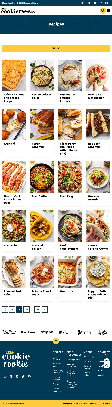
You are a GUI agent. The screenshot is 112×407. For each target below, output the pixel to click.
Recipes (58, 352)
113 (37, 309)
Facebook (102, 366)
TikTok (100, 370)
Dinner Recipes (56, 358)
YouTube (102, 375)
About (88, 352)
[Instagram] (83, 3)
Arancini (9, 143)
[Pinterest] (89, 3)
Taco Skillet (39, 196)
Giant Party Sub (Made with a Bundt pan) (68, 148)
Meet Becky (89, 357)
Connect (104, 352)
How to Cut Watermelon (96, 96)
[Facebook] (95, 3)
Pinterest (102, 361)
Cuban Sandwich (38, 145)
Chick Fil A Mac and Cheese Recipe (14, 98)
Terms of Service (88, 367)
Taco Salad (11, 245)
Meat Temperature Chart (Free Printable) (72, 383)
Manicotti (66, 291)
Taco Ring (66, 196)
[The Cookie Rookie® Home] (18, 10)
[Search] (103, 11)
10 (26, 309)
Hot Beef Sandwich (94, 145)
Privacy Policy (87, 374)
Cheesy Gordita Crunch (98, 247)
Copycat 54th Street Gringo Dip (97, 294)
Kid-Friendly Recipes (58, 371)
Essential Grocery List (72, 365)
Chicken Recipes (56, 378)
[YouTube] (107, 3)
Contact (87, 361)
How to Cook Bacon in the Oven (12, 199)
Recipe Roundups (57, 390)
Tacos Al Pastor (37, 247)
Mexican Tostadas (94, 197)
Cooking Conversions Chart (72, 373)
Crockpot (57, 384)
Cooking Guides (73, 359)
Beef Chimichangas (69, 247)
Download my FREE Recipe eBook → (21, 3)
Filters (56, 48)
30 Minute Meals (57, 365)
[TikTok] (101, 3)
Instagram (102, 357)
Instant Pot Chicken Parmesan (67, 98)
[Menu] (109, 11)
